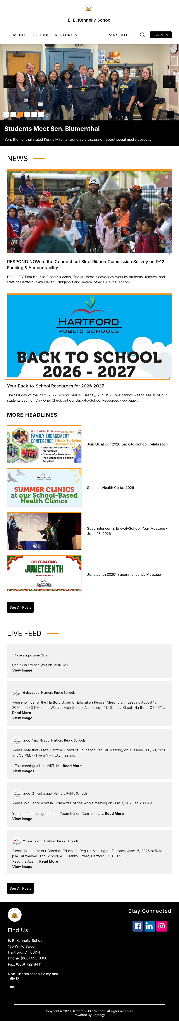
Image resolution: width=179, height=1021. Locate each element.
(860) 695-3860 (34, 958)
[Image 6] (41, 114)
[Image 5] (34, 114)
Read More (21, 713)
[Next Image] (169, 82)
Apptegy (99, 1015)
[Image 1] (6, 114)
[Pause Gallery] (170, 114)
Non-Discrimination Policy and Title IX (33, 976)
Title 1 (12, 987)
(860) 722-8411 (28, 964)
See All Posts (20, 607)
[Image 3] (20, 114)
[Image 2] (13, 114)
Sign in (161, 35)
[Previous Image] (9, 82)
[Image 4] (27, 114)
